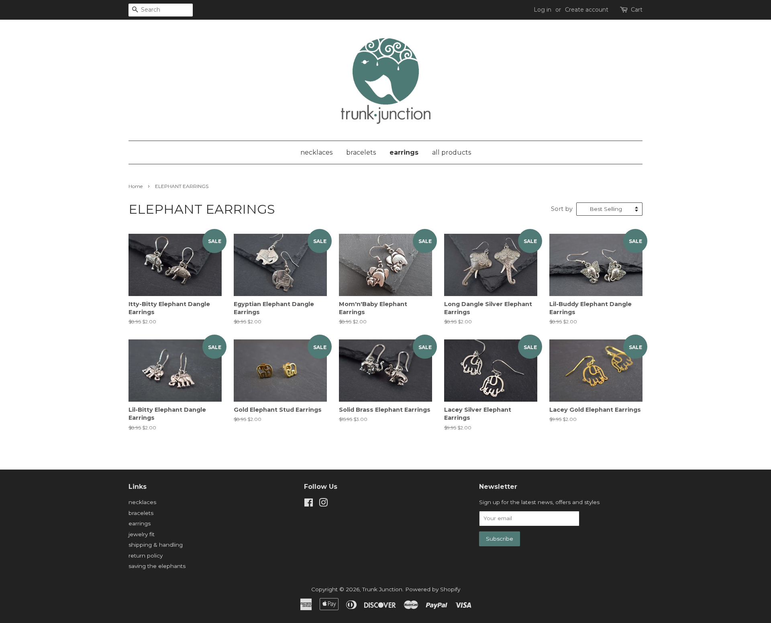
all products (451, 152)
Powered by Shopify (432, 589)
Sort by (562, 208)
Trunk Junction (382, 589)
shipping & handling (155, 544)
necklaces (316, 152)
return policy (145, 555)
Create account (586, 9)
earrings (404, 152)
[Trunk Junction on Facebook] (308, 504)
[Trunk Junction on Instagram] (323, 504)
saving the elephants (157, 566)
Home (135, 186)
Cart (636, 9)
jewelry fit (141, 534)
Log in (542, 9)
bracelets (361, 152)
